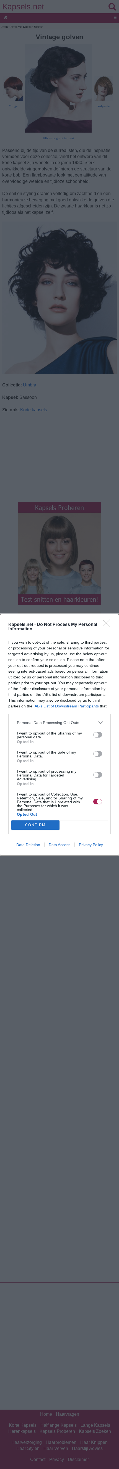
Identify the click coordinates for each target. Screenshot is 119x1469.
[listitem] (59, 723)
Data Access (59, 845)
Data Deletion (28, 845)
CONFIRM (35, 825)
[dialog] (59, 734)
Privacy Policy (91, 845)
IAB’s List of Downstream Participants (66, 706)
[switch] (97, 735)
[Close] (108, 625)
